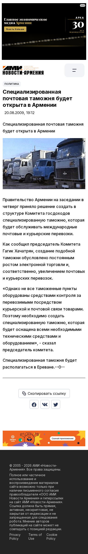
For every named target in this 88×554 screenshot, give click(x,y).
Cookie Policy (51, 536)
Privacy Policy (15, 536)
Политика (12, 83)
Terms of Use (35, 536)
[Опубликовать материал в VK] (45, 404)
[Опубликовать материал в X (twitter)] (55, 404)
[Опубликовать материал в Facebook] (34, 404)
